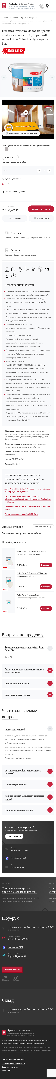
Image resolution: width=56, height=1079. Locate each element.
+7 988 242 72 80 (19, 850)
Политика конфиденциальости (13, 1063)
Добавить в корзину (41, 209)
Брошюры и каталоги (10, 1067)
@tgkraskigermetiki (17, 956)
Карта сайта (6, 1071)
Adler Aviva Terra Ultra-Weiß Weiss (31, 551)
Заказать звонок (12, 969)
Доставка (16, 233)
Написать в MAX (18, 857)
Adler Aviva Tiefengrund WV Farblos (32, 573)
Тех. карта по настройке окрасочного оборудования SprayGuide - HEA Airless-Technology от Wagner (28, 499)
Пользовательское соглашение (13, 1059)
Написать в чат (17, 867)
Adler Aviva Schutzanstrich (28, 595)
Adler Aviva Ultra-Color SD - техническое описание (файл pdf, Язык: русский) (27, 490)
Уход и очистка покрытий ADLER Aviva (21, 514)
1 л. (3, 184)
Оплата (15, 250)
